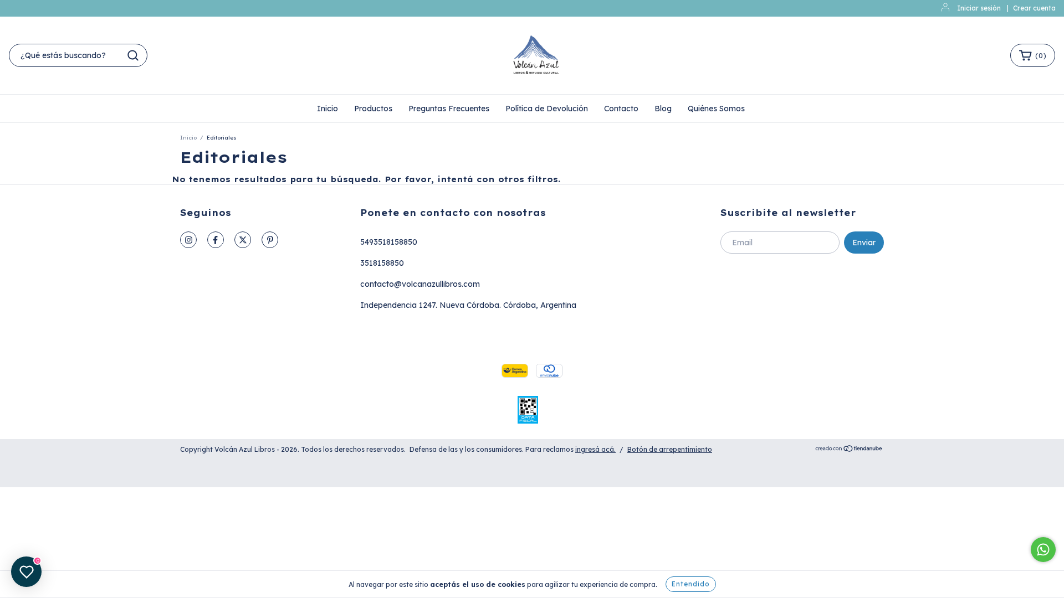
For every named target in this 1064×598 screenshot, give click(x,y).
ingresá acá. (595, 449)
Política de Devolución (546, 109)
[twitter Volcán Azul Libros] (242, 239)
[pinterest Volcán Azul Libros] (270, 239)
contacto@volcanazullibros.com (420, 284)
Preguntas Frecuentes (448, 109)
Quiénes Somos (716, 109)
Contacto (621, 109)
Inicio (327, 109)
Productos (373, 109)
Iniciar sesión (979, 8)
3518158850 (382, 263)
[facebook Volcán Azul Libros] (215, 239)
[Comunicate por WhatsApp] (1043, 549)
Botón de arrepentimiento (669, 449)
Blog (663, 109)
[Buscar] (133, 55)
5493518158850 (388, 242)
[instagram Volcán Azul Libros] (188, 239)
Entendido (691, 584)
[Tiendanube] (849, 450)
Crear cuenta (1034, 8)
